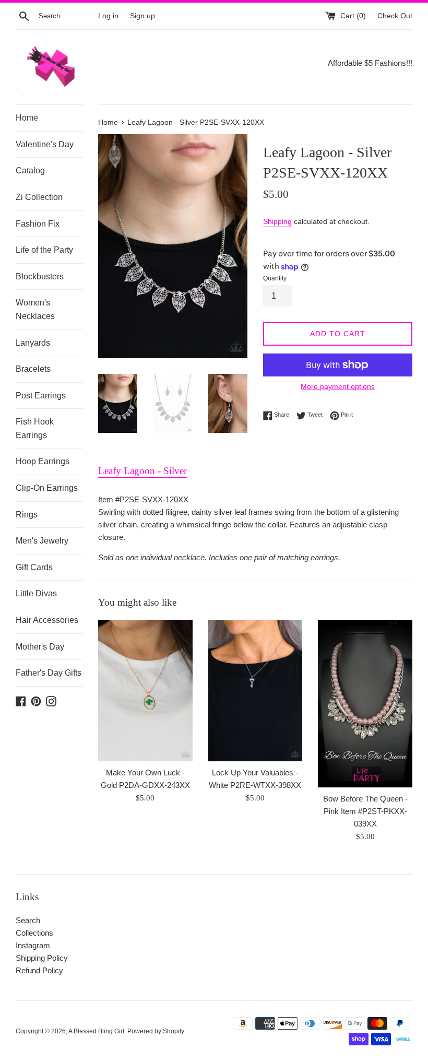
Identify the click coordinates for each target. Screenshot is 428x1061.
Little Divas (36, 593)
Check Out (394, 16)
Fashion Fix (38, 223)
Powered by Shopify (155, 1031)
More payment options (338, 386)
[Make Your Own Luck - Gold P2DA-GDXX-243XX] (145, 690)
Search (28, 920)
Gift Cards (34, 567)
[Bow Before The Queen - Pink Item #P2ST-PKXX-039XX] (365, 703)
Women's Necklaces (35, 309)
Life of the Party (44, 249)
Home (27, 117)
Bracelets (33, 368)
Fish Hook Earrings (35, 428)
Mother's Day (40, 646)
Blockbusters (40, 276)
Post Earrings (41, 395)
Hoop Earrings (42, 461)
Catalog (30, 170)
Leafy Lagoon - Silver (142, 470)
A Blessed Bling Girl (96, 1031)
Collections (34, 932)
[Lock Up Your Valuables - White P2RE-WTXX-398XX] (255, 690)
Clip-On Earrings (47, 488)
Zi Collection (39, 197)
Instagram (33, 945)
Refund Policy (39, 970)
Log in (108, 16)
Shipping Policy (42, 957)
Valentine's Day (45, 144)
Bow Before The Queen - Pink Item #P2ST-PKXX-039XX (365, 811)
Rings (27, 514)
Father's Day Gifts (48, 672)
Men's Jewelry (42, 540)
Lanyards (33, 342)
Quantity (275, 278)
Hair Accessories (47, 620)
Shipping (277, 221)
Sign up (142, 16)
